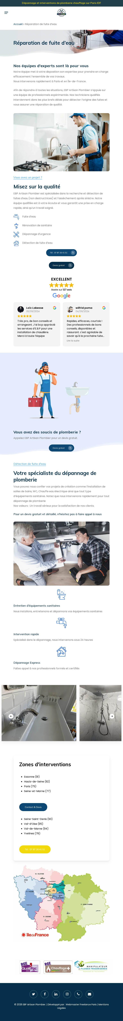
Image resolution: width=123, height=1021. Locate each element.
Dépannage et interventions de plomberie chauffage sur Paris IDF (61, 2)
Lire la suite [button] (73, 340)
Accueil (18, 24)
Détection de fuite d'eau (29, 464)
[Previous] (11, 716)
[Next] (112, 716)
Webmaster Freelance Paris (81, 1004)
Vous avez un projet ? (27, 177)
